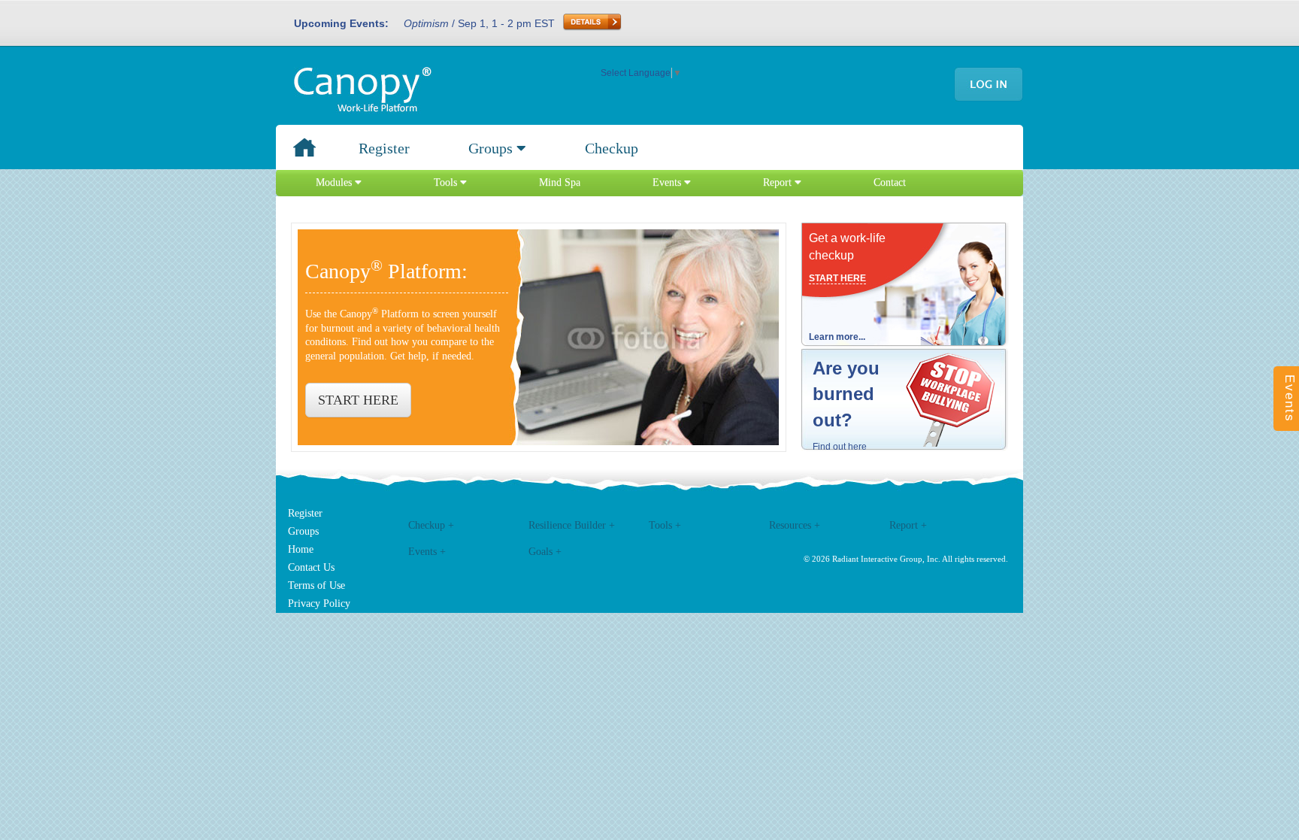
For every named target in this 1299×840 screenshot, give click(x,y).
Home (300, 549)
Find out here (840, 446)
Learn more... (837, 337)
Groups (303, 531)
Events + (427, 551)
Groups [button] (492, 148)
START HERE (358, 400)
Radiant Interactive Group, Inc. (886, 558)
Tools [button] (447, 182)
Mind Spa (559, 182)
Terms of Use (316, 585)
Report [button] (779, 182)
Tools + (665, 525)
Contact (890, 182)
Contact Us (311, 567)
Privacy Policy (319, 603)
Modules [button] (335, 182)
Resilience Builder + (571, 525)
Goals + (545, 551)
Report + (908, 525)
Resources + (794, 525)
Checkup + (431, 525)
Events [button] (668, 182)
